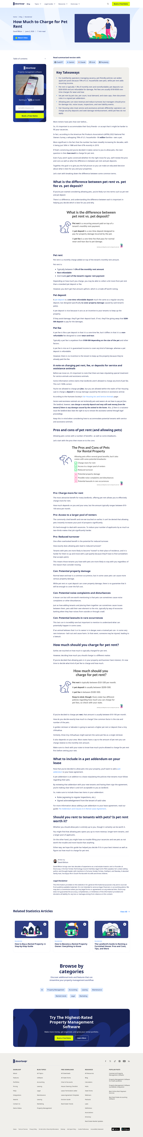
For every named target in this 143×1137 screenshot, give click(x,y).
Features (16, 1078)
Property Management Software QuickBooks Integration (119, 1086)
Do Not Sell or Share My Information (49, 1129)
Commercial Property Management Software (116, 1074)
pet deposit (59, 299)
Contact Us (16, 1104)
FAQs (14, 1091)
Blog (28, 4)
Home (15, 17)
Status (15, 1129)
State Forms (89, 1091)
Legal (39, 1091)
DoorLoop (17, 1069)
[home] (19, 3)
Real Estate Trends (67, 1104)
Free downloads (67, 1069)
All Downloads (65, 1073)
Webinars (88, 1095)
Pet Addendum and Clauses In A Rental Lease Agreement (82, 809)
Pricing (15, 1086)
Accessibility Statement (97, 1129)
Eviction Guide (65, 1099)
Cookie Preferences (83, 1129)
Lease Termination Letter (69, 1091)
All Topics (40, 1073)
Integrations (17, 1095)
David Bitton (17, 31)
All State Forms (66, 1078)
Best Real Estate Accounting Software (118, 1098)
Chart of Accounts (67, 1082)
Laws (86, 1104)
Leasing (39, 1086)
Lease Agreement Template (70, 1095)
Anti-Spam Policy (71, 1129)
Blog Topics (41, 1069)
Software (40, 1078)
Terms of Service (23, 1129)
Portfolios (16, 1082)
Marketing (40, 1104)
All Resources (89, 1073)
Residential (28, 17)
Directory (88, 1117)
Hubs (86, 1086)
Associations (89, 1112)
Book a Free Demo (121, 4)
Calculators (88, 1082)
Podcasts (88, 1099)
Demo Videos (17, 1108)
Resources (89, 1069)
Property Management (44, 1108)
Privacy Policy (33, 1129)
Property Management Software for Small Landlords (119, 1080)
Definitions (88, 1108)
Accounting (40, 1082)
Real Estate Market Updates (94, 1121)
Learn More (81, 1038)
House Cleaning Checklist (69, 1086)
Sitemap (63, 1129)
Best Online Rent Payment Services (117, 1092)
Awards (15, 1099)
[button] (38, 4)
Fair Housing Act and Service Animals (98, 396)
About (15, 1073)
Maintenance (41, 1095)
